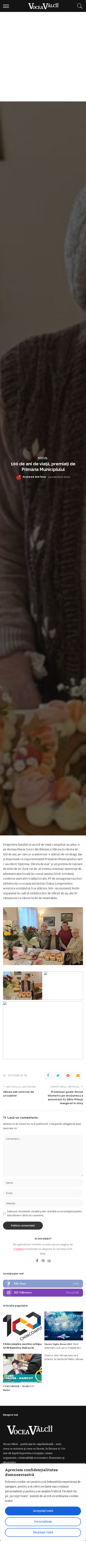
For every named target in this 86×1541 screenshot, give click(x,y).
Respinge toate (43, 1532)
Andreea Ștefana (34, 477)
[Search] (79, 6)
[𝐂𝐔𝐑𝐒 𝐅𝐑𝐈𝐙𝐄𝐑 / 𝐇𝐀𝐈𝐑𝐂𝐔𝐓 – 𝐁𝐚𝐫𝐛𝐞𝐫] (22, 1368)
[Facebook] (48, 1075)
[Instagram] (43, 1261)
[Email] (78, 1075)
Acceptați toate (43, 1511)
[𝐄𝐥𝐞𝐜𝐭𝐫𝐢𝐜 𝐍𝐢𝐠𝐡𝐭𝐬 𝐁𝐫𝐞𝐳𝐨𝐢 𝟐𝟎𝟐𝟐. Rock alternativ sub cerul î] (63, 1326)
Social (43, 458)
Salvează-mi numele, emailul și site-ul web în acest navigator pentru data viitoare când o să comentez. (44, 1213)
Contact (19, 1249)
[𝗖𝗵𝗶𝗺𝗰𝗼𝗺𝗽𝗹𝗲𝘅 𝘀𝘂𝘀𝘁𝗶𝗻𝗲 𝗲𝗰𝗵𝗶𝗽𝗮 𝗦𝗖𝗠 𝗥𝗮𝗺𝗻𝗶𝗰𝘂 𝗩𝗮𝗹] (22, 1326)
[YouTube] (49, 1261)
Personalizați (43, 1521)
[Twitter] (58, 1075)
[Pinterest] (68, 1075)
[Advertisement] (43, 56)
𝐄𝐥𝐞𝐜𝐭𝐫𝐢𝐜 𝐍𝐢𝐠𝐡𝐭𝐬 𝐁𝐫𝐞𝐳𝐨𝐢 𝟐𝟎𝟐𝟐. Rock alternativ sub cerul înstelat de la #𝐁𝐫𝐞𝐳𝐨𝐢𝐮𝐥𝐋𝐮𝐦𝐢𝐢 (63, 1348)
